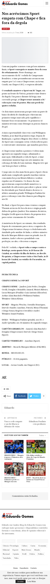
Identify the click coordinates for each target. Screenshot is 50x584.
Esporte (6, 29)
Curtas (32, 546)
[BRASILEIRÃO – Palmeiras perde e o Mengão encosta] (14, 469)
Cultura (24, 546)
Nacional (6, 554)
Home (15, 568)
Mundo (37, 550)
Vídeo (16, 558)
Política (41, 554)
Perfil (24, 554)
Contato (33, 568)
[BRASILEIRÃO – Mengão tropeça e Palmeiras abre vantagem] (14, 446)
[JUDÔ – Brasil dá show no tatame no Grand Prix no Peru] (36, 469)
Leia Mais (31, 581)
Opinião (16, 554)
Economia (42, 546)
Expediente (24, 568)
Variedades (7, 558)
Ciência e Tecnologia (11, 546)
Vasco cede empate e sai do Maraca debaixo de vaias (13, 424)
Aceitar (20, 581)
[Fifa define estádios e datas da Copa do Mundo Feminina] (36, 446)
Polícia (32, 554)
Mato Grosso (26, 550)
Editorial (6, 550)
